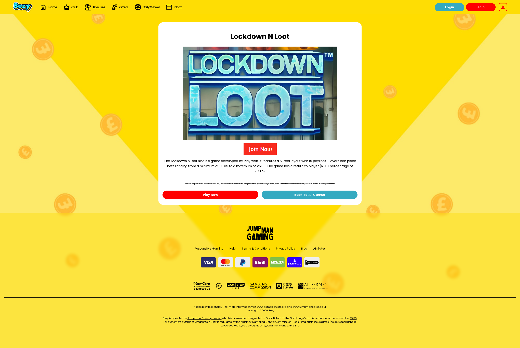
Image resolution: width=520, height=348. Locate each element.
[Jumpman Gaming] (260, 239)
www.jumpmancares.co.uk (309, 307)
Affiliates (319, 249)
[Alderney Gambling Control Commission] (313, 286)
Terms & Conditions (256, 249)
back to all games (309, 194)
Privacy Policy (285, 249)
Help (233, 249)
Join (480, 7)
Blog (304, 249)
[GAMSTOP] (236, 286)
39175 (353, 318)
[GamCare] (202, 286)
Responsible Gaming (209, 249)
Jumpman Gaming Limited (204, 318)
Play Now (210, 194)
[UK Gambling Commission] (260, 286)
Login (449, 7)
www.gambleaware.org (271, 307)
